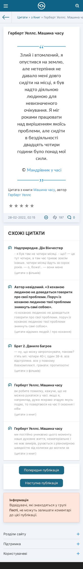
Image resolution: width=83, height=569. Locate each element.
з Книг (35, 17)
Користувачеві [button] (15, 553)
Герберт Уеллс (19, 195)
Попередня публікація (41, 470)
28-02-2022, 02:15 (21, 217)
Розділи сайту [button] (14, 534)
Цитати (22, 17)
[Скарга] (46, 217)
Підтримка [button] (12, 544)
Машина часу (44, 190)
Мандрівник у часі (44, 170)
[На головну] (6, 17)
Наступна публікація (41, 483)
